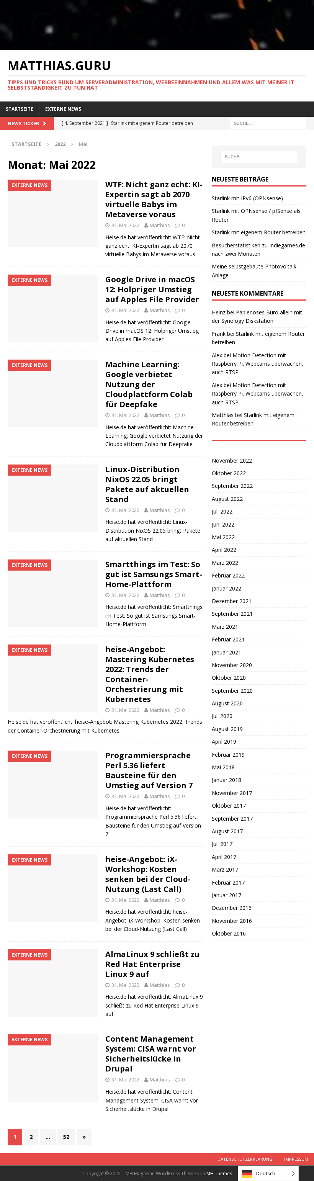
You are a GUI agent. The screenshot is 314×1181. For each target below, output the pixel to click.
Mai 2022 (223, 537)
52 (66, 1136)
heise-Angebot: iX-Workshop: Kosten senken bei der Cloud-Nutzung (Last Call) (148, 874)
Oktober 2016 (229, 933)
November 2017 (232, 793)
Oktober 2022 (229, 473)
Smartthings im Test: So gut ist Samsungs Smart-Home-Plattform (153, 574)
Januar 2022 (226, 588)
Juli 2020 (222, 716)
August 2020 (227, 703)
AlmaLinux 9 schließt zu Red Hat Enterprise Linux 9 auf (152, 964)
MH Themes (219, 1173)
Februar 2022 (228, 575)
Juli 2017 (222, 843)
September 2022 (232, 485)
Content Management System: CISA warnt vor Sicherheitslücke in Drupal (150, 1054)
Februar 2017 (228, 882)
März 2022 (225, 562)
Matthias (160, 225)
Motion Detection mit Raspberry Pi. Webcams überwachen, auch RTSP (257, 364)
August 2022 (227, 498)
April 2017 (224, 856)
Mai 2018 (223, 767)
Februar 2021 (228, 639)
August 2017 (227, 831)
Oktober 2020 (229, 677)
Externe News (63, 109)
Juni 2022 (223, 524)
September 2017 (232, 818)
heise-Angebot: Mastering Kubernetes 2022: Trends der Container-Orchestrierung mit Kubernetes (149, 674)
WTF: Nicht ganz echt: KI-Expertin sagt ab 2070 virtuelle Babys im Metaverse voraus (154, 199)
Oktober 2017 (229, 805)
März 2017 (225, 869)
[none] (268, 1173)
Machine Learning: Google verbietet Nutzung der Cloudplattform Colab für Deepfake (149, 384)
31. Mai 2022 (125, 225)
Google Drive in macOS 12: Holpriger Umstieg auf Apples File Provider (152, 289)
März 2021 (225, 626)
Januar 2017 (226, 895)
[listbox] (268, 1173)
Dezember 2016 (232, 907)
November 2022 (232, 460)
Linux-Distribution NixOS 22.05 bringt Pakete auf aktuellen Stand (147, 484)
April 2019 (224, 741)
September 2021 (232, 613)
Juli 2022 (222, 511)
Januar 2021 (226, 652)
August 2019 (227, 729)
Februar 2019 (228, 754)
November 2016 (232, 920)
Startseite (19, 109)
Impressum (296, 1159)
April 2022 (224, 549)
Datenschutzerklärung (245, 1159)
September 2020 (232, 690)
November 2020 (232, 665)
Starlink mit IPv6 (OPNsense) (247, 198)
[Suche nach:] (268, 122)
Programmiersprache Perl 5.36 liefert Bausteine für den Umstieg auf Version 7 (149, 770)
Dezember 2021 (232, 601)
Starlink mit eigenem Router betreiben (259, 232)
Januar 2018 (226, 780)
